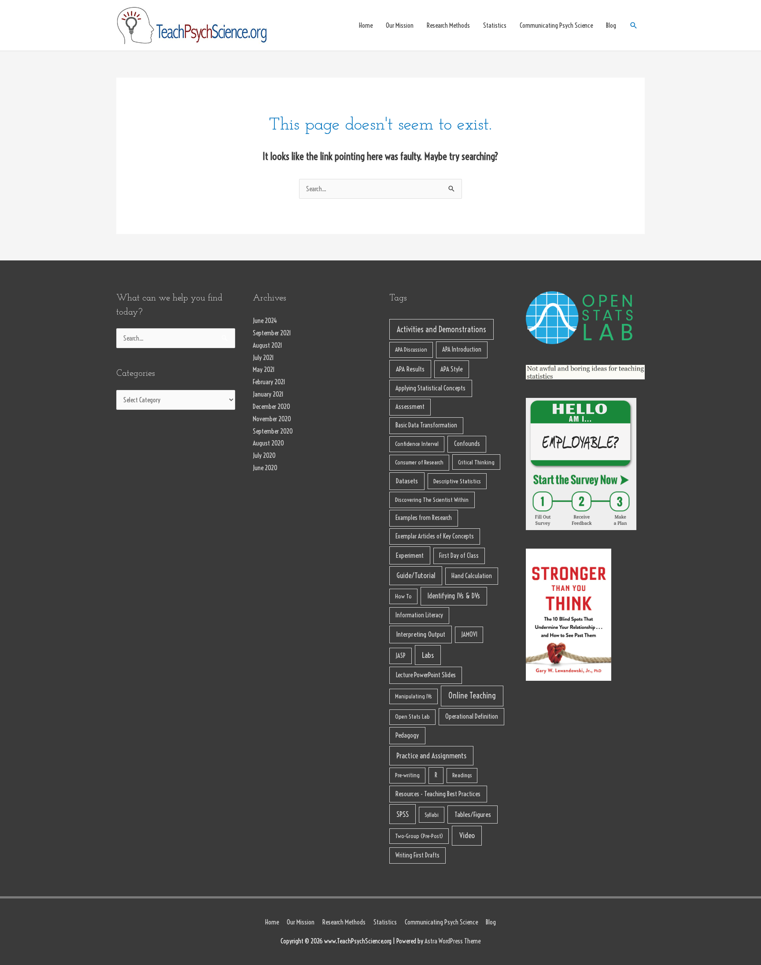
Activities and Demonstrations (441, 329)
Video (467, 835)
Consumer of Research (419, 462)
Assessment (410, 407)
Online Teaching (472, 695)
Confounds (467, 444)
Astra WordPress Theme (452, 941)
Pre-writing (407, 775)
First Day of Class (459, 556)
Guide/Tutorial (415, 575)
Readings (462, 775)
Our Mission (400, 25)
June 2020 (265, 468)
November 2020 (272, 419)
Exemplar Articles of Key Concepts (434, 536)
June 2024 (265, 320)
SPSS (402, 814)
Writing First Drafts (417, 855)
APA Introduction (461, 349)
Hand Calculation (471, 576)
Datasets (407, 481)
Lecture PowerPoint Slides (426, 675)
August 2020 (268, 443)
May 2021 (264, 369)
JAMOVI (469, 634)
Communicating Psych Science (556, 25)
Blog (611, 25)
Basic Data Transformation (426, 425)
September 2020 (273, 431)
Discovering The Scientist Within (432, 500)
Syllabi (432, 814)
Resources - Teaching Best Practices (437, 794)
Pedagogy (407, 735)
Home (366, 25)
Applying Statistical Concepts (430, 388)
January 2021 (268, 394)
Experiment (410, 555)
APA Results (410, 369)
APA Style (451, 369)
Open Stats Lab (412, 716)
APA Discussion (411, 349)
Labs (428, 655)
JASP (400, 656)
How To (403, 596)
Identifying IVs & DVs (453, 595)
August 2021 (267, 345)
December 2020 (271, 406)
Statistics (494, 25)
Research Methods (448, 25)
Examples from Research (423, 518)
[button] (633, 25)
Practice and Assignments (431, 755)
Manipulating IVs (413, 696)
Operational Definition (471, 716)
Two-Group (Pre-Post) (419, 835)
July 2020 (264, 455)
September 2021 (272, 333)
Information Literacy (419, 615)
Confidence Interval (417, 444)
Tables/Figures (472, 814)
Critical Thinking (476, 462)
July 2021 (263, 357)
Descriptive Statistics (457, 481)
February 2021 (269, 382)
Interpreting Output (420, 634)
